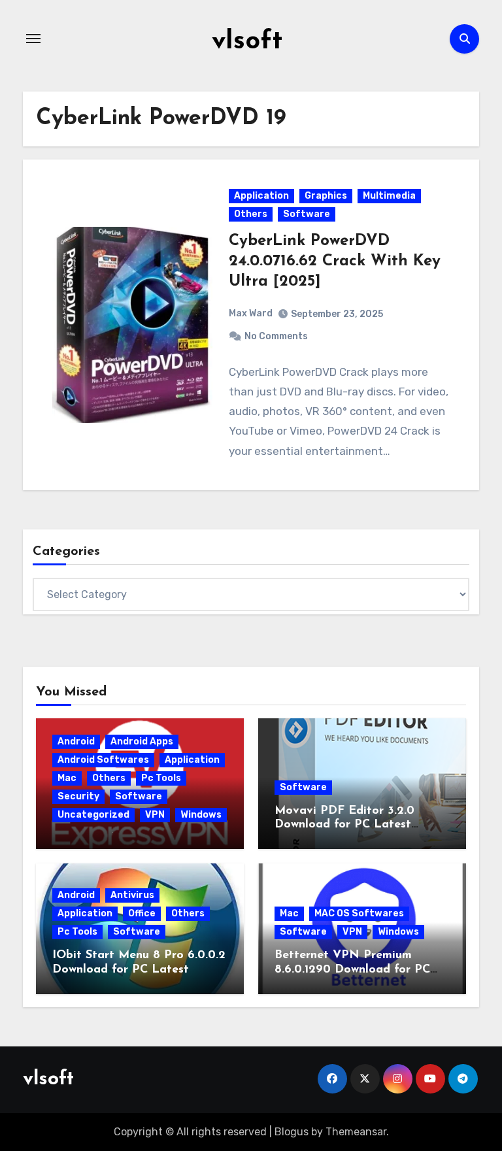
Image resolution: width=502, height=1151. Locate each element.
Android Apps (141, 741)
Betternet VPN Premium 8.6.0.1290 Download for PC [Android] (352, 970)
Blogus (292, 1132)
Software (306, 214)
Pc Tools (161, 778)
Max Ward (251, 313)
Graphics (326, 195)
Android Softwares (103, 759)
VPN (155, 814)
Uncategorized (93, 814)
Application (261, 195)
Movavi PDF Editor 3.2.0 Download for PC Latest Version (344, 825)
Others (250, 214)
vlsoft (247, 42)
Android (76, 741)
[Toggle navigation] (33, 38)
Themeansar (356, 1132)
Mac (67, 778)
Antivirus (132, 895)
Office (142, 913)
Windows (201, 814)
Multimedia (389, 195)
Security (78, 796)
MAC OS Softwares (359, 913)
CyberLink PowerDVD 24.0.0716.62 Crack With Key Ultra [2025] (335, 261)
